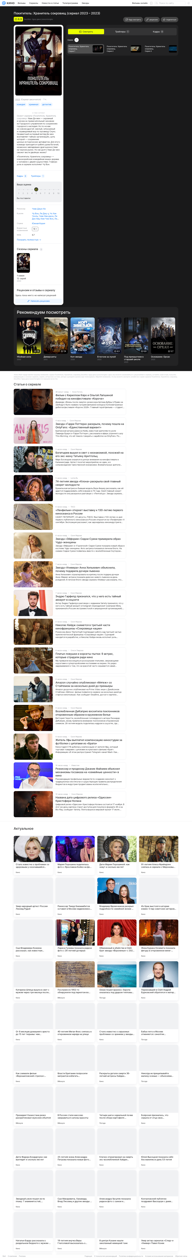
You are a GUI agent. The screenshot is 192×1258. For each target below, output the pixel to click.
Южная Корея (38, 223)
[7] (45, 193)
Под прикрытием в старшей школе (134, 358)
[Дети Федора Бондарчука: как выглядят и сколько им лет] (33, 1148)
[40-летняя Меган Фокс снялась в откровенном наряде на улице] (75, 1022)
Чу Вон (35, 213)
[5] (37, 193)
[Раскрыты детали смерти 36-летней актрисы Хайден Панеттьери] (116, 1064)
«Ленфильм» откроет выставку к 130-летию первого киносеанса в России (89, 512)
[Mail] (4, 3)
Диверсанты (50, 356)
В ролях (20, 213)
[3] (28, 193)
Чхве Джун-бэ (39, 209)
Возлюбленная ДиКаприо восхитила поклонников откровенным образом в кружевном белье (88, 713)
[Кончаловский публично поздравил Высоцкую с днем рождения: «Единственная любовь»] (158, 1189)
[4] (32, 193)
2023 (17, 99)
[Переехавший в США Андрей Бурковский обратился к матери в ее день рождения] (158, 980)
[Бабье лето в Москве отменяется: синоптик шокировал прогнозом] (158, 1022)
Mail (4, 1256)
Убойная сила (24, 356)
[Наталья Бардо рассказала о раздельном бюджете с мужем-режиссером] (33, 1231)
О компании (12, 1256)
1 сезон (20, 275)
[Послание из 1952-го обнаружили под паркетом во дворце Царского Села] (75, 980)
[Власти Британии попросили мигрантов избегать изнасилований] (75, 1064)
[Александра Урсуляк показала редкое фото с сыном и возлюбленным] (116, 1189)
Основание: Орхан (160, 356)
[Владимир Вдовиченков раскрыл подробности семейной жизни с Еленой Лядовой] (116, 897)
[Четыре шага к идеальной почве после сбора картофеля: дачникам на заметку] (116, 1106)
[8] (50, 193)
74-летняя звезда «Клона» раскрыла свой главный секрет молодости (88, 483)
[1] (19, 193)
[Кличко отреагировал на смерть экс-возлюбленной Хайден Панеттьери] (116, 1148)
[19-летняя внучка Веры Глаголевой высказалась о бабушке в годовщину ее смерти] (75, 1231)
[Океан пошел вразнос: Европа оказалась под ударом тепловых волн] (116, 980)
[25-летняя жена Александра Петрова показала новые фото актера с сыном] (75, 1148)
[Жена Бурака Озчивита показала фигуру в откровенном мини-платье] (158, 939)
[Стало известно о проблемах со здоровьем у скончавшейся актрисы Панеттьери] (33, 855)
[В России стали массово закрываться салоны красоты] (75, 1106)
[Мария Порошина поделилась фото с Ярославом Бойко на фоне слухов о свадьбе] (75, 855)
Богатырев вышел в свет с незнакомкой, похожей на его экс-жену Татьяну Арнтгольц (89, 454)
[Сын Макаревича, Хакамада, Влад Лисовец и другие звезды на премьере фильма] (75, 1189)
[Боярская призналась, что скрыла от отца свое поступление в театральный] (158, 1106)
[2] (24, 193)
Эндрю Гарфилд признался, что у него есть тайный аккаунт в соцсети (88, 598)
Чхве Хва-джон (46, 216)
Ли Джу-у (44, 213)
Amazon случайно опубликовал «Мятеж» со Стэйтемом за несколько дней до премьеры (84, 684)
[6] (41, 193)
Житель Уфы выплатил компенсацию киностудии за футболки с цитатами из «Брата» (89, 741)
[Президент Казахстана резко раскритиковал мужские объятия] (33, 1106)
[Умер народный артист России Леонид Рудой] (33, 897)
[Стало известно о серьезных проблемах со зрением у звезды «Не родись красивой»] (116, 1022)
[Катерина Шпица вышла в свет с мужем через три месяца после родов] (33, 980)
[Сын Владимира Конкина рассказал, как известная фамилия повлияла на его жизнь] (33, 939)
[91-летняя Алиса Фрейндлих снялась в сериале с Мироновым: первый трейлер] (158, 855)
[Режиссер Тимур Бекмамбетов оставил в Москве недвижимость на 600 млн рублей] (75, 897)
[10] (58, 193)
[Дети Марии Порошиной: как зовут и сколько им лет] (116, 855)
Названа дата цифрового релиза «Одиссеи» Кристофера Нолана (83, 799)
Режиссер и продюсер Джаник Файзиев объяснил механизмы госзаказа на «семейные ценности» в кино (88, 772)
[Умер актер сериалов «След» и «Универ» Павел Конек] (158, 1231)
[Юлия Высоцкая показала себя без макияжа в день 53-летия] (158, 1148)
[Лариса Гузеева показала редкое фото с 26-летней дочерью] (75, 939)
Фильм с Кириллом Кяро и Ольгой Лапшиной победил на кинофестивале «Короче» (84, 397)
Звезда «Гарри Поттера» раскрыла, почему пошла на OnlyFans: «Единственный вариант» (90, 425)
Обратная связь (181, 1256)
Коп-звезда (76, 356)
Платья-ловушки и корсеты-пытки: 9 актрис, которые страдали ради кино (85, 655)
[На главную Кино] (10, 3)
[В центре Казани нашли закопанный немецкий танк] (116, 1231)
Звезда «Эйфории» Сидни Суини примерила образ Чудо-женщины (88, 540)
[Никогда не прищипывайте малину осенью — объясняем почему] (158, 1064)
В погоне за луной (106, 356)
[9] (54, 193)
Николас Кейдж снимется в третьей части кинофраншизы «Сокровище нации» (83, 627)
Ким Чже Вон (47, 218)
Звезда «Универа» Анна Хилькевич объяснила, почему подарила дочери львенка (85, 569)
